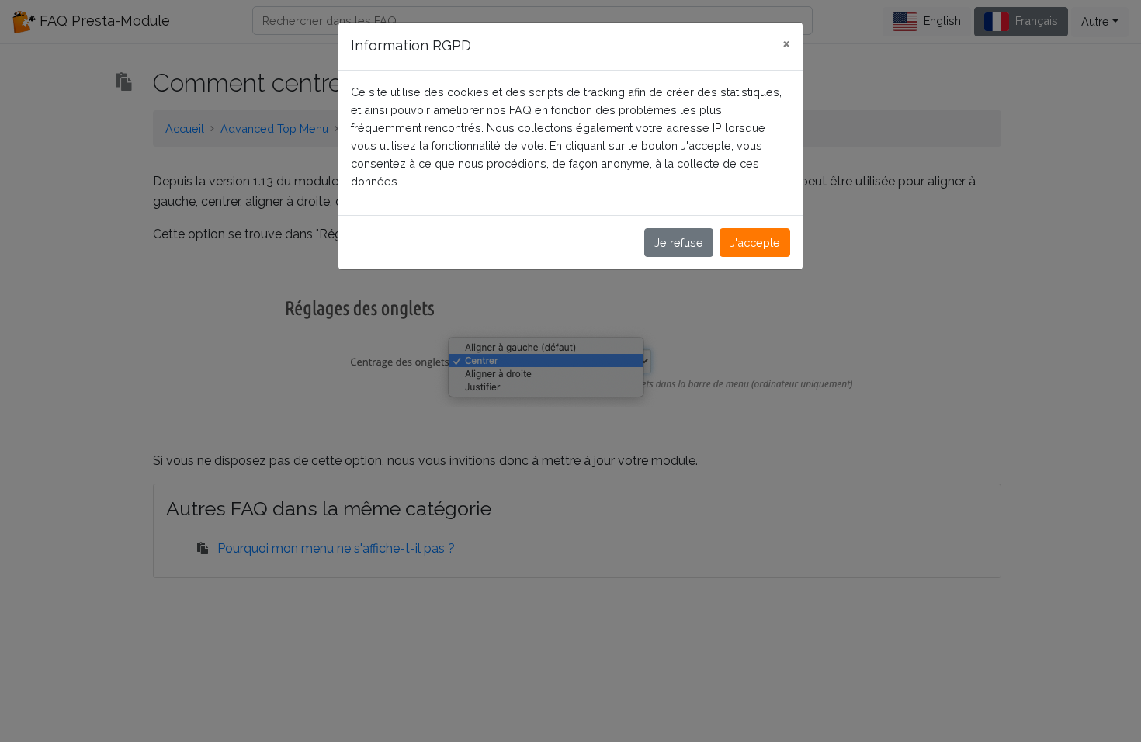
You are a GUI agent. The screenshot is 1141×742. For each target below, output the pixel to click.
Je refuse (678, 242)
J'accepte (755, 242)
